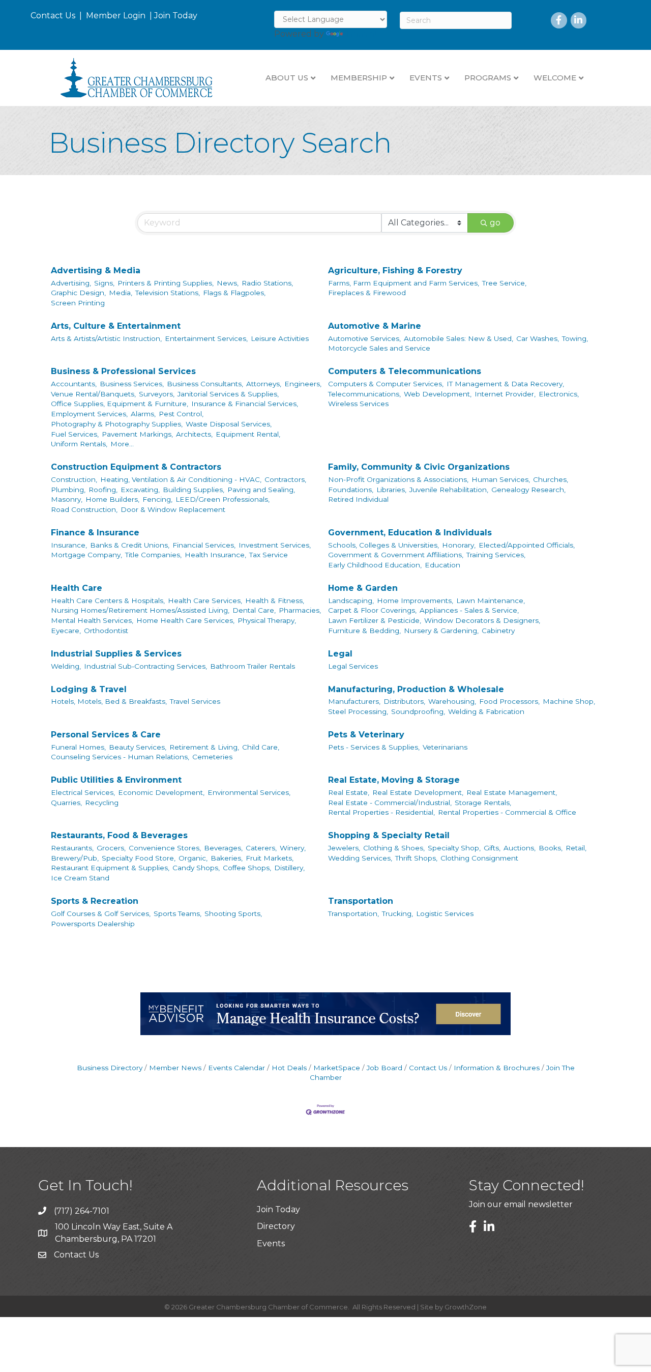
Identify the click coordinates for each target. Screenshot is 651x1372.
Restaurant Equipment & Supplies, (110, 868)
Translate (364, 34)
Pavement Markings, (137, 434)
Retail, (576, 848)
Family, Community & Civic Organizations (419, 467)
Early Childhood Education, (375, 565)
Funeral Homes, (78, 747)
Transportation (360, 901)
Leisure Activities (280, 338)
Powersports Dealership (93, 924)
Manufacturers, (354, 701)
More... (122, 444)
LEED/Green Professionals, (222, 499)
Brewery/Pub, (75, 858)
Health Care (76, 588)
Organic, (193, 858)
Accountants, (74, 384)
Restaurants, (72, 848)
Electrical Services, (83, 792)
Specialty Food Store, (138, 858)
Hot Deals (289, 1068)
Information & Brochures (497, 1068)
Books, (551, 848)
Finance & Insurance (95, 532)
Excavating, (140, 489)
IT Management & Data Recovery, (505, 384)
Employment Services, (89, 414)
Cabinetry (498, 630)
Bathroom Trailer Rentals (252, 666)
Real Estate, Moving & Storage (394, 780)
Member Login (115, 15)
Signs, (104, 283)
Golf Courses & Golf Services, (101, 913)
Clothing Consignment (479, 858)
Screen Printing (78, 303)
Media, (120, 293)
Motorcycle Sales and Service (379, 348)
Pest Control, (181, 414)
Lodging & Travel (89, 689)
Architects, (194, 434)
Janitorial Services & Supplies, (228, 394)
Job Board (384, 1068)
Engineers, (302, 384)
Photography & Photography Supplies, (117, 424)
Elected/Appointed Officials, (527, 545)
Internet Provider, (505, 394)
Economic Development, (161, 792)
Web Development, (437, 394)
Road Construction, (84, 509)
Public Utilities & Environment (116, 780)
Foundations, (350, 489)
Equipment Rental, (248, 434)
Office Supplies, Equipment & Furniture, (119, 403)
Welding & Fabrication (486, 711)
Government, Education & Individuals (410, 532)
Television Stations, (167, 293)
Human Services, (500, 479)
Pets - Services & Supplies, (374, 747)
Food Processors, (509, 701)
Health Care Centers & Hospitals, (108, 600)
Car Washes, (537, 338)
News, (228, 283)
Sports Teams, (177, 913)
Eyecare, (66, 630)
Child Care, (260, 747)
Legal (340, 654)
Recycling (102, 802)
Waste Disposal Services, (229, 424)
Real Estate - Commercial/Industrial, (390, 802)
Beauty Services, (137, 747)
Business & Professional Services (123, 371)
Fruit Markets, (269, 858)
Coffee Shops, (247, 868)
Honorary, (459, 545)
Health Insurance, (215, 555)
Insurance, (69, 545)
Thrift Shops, (416, 858)
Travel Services (195, 701)
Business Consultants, (205, 384)
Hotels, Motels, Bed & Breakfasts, (109, 701)
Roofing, (102, 489)
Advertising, (71, 283)
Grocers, (111, 848)
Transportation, (353, 913)
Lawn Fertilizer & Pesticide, (374, 620)
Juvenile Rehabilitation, (448, 489)
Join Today (175, 15)
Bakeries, (227, 858)
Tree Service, (504, 283)
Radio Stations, (267, 283)
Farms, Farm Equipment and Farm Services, (403, 283)
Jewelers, (344, 848)
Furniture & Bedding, (364, 630)
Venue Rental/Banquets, (93, 394)
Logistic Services (445, 913)
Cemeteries (212, 757)
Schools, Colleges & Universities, (383, 545)
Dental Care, (254, 610)
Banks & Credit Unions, (129, 545)
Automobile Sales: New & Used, (458, 338)
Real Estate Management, (511, 792)
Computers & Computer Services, (385, 384)
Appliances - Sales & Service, (469, 610)
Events (271, 1243)
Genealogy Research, (528, 489)
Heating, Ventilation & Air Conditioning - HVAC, (180, 479)
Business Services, (132, 384)
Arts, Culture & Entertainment (116, 326)
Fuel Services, (75, 434)
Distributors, (404, 701)
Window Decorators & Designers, (482, 620)
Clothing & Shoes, (394, 848)
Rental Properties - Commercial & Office (507, 812)
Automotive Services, (364, 338)
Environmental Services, (249, 792)
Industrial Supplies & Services (116, 654)
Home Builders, (112, 499)
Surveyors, (156, 394)
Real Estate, (348, 792)
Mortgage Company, (86, 555)
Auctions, (520, 848)
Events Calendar (236, 1068)
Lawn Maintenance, (490, 600)
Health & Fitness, (274, 600)
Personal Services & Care (106, 734)
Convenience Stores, (165, 848)
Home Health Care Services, (185, 620)
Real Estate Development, (417, 792)
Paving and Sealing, (261, 489)
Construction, (74, 479)
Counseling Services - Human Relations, (120, 757)
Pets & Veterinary (366, 734)
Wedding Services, (360, 858)
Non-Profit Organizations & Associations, (398, 479)
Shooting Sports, (233, 913)
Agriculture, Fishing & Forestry (395, 270)
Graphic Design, (78, 293)
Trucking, (397, 913)
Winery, (293, 848)
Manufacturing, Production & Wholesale (416, 689)
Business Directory (109, 1068)
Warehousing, (452, 701)
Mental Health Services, (92, 620)
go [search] (495, 222)
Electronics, (559, 394)
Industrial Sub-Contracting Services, (145, 666)
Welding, (66, 666)
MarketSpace (336, 1068)
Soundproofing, (418, 711)
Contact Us (53, 15)
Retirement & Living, (204, 747)
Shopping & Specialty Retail (389, 835)
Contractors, (285, 479)
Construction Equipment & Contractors (136, 467)
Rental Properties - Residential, (381, 812)
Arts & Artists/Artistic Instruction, (106, 338)
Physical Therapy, (267, 620)
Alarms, (143, 414)
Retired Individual (358, 499)
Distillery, (289, 868)
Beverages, (223, 848)
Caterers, (261, 848)
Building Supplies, (193, 489)
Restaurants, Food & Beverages (119, 835)
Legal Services (353, 666)
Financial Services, (203, 545)
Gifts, (492, 848)
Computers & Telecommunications (404, 371)
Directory (276, 1226)
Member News (175, 1068)
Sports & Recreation (94, 901)
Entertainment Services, (206, 338)
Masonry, (66, 499)
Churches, (550, 479)
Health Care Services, (205, 600)
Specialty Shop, (454, 848)
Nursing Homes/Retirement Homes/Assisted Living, (140, 610)
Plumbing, (68, 489)
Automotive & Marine (374, 326)
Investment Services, (275, 545)
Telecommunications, (364, 394)
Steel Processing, (358, 711)
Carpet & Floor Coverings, (372, 610)
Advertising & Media (95, 270)
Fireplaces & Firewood (367, 293)
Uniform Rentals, (79, 444)
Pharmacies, (300, 610)
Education (442, 565)
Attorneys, (263, 384)
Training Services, (495, 555)
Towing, (575, 338)
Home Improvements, (415, 600)
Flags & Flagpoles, (234, 293)
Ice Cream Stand (80, 878)
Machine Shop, (569, 701)
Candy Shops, (196, 868)
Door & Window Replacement (173, 509)
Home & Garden (363, 588)
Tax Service (268, 555)
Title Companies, (153, 555)
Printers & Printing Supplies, (165, 283)
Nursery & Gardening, (441, 630)
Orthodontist (106, 630)
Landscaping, (351, 600)
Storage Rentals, (483, 802)
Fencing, (157, 499)
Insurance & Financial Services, (244, 403)
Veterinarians (445, 747)
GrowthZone (466, 1307)
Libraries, (391, 489)
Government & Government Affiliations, (395, 555)
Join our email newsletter (521, 1204)
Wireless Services (358, 403)
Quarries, (66, 802)
